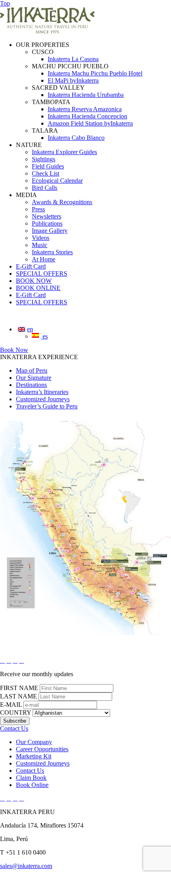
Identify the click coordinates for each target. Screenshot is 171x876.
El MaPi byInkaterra (73, 80)
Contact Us (30, 770)
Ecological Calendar (57, 180)
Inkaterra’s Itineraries (42, 392)
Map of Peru (31, 370)
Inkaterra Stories (52, 252)
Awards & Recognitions (62, 202)
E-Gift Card (31, 266)
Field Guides (48, 166)
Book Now (14, 349)
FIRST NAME (19, 688)
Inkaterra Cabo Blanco (76, 137)
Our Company (34, 742)
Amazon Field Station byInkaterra (90, 123)
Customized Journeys (43, 399)
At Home (43, 259)
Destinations (31, 384)
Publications (47, 223)
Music (39, 245)
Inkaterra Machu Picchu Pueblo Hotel (95, 73)
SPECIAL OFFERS (41, 273)
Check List (45, 173)
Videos (40, 237)
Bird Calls (44, 187)
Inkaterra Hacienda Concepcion (87, 116)
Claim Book (31, 777)
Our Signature (33, 377)
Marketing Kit (33, 756)
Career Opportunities (42, 749)
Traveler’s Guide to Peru (47, 406)
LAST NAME (18, 696)
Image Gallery (50, 230)
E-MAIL (11, 704)
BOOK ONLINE (38, 287)
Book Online (32, 784)
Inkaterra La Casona (73, 59)
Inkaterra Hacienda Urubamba (86, 94)
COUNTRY (15, 712)
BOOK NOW (34, 280)
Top (5, 3)
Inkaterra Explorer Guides (64, 152)
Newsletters (46, 216)
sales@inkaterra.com (26, 865)
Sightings (43, 159)
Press (38, 209)
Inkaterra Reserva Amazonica (85, 109)
